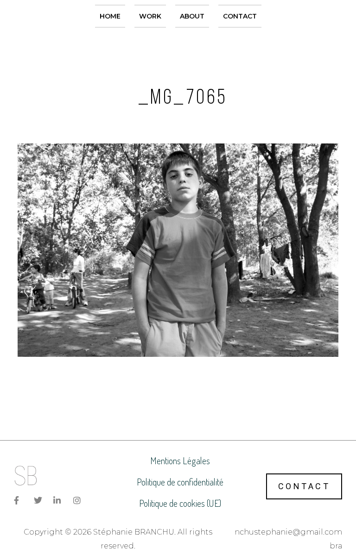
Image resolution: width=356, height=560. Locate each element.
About (192, 16)
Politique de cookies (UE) (180, 503)
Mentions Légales (180, 460)
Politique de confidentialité (180, 482)
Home (110, 16)
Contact (240, 16)
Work (150, 16)
